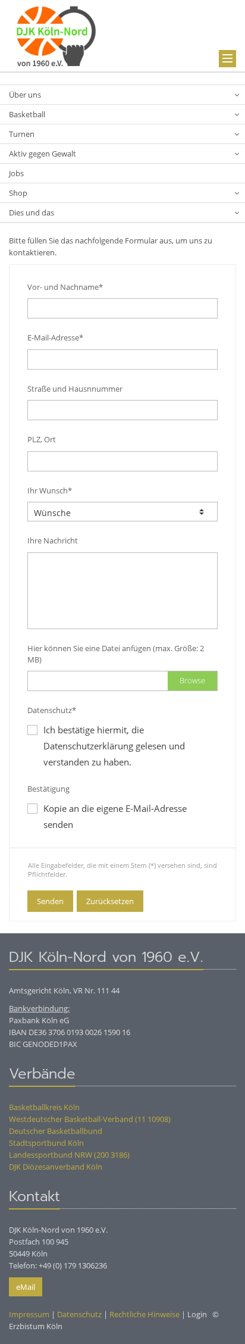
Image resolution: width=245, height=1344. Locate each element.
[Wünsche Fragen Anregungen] (122, 511)
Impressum (29, 1314)
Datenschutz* (51, 710)
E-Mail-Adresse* (55, 337)
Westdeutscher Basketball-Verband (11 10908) (90, 1119)
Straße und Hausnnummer (74, 388)
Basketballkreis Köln (44, 1107)
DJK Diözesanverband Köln (55, 1166)
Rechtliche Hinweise (144, 1314)
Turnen (21, 134)
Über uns (25, 94)
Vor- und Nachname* (65, 287)
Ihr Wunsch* (49, 490)
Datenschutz (79, 1314)
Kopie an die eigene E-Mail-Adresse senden (115, 816)
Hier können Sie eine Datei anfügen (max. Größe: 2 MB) (115, 654)
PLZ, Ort (41, 439)
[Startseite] (56, 34)
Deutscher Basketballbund (55, 1131)
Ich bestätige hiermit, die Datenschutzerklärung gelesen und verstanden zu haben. (114, 746)
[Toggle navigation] (227, 58)
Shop (18, 192)
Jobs (16, 173)
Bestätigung (48, 788)
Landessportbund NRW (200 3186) (69, 1154)
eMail (25, 1287)
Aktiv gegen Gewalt (42, 153)
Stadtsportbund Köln (46, 1142)
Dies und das (31, 212)
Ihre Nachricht (52, 540)
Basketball (27, 114)
